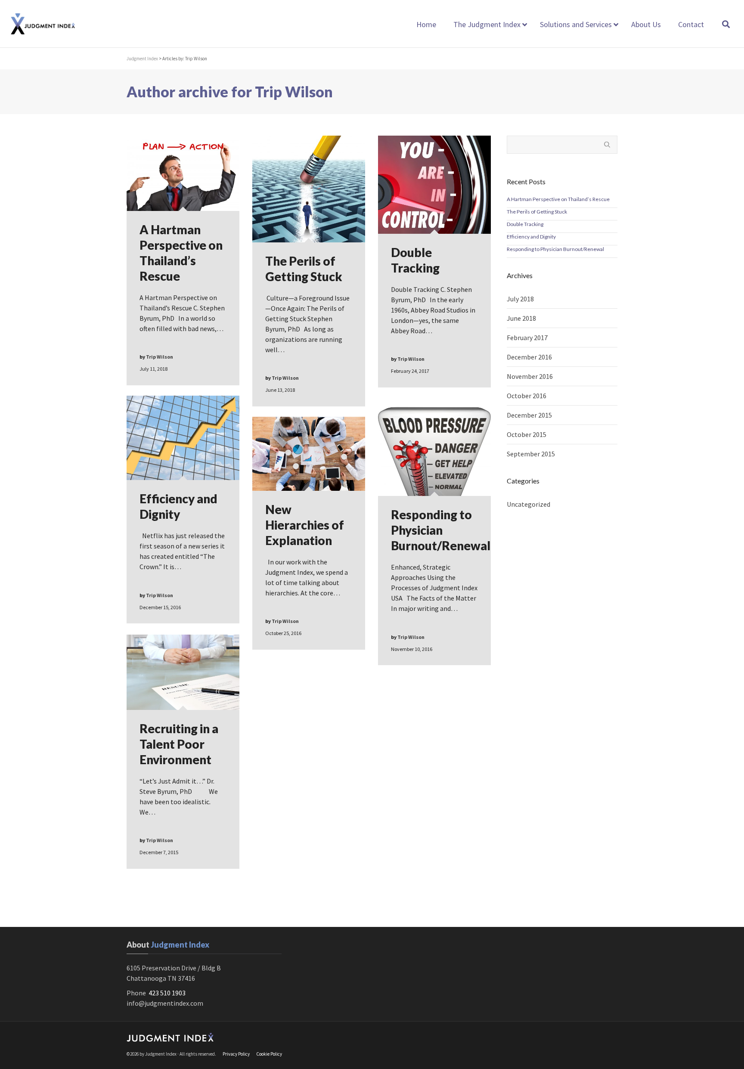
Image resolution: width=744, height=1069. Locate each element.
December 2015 (529, 415)
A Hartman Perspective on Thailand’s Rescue (558, 199)
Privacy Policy (236, 1054)
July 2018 (520, 298)
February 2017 (527, 337)
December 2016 (529, 357)
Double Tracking (525, 224)
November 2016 (530, 376)
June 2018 (521, 318)
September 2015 (531, 453)
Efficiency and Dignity (531, 236)
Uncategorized (528, 504)
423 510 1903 (167, 992)
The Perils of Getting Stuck (537, 211)
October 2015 (526, 434)
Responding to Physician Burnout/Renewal (555, 249)
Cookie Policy (269, 1054)
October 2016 (526, 395)
